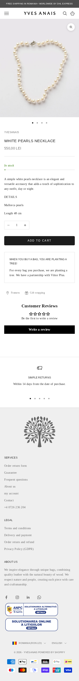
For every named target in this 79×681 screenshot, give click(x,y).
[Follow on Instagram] (17, 597)
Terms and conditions (17, 528)
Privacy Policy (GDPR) (19, 549)
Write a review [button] (40, 329)
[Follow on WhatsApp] (39, 597)
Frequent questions (16, 479)
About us (9, 486)
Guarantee (10, 472)
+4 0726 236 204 (14, 507)
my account (11, 493)
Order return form (15, 465)
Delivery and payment (18, 535)
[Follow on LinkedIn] (28, 597)
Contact (9, 500)
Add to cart (40, 240)
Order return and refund (19, 542)
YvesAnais (11, 132)
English (57, 643)
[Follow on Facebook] (6, 597)
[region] (39, 378)
